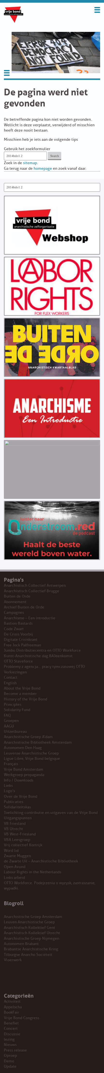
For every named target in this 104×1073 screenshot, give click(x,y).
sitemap (30, 163)
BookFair (11, 1012)
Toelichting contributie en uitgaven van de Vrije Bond (51, 812)
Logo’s (9, 791)
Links (8, 785)
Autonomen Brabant (21, 943)
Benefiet (11, 1023)
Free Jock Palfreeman (22, 645)
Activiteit (12, 1001)
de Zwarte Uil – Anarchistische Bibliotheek (41, 861)
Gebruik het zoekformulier (27, 149)
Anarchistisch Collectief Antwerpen (35, 585)
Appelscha (13, 1007)
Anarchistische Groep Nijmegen (31, 938)
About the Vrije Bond (22, 688)
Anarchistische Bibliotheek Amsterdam (38, 742)
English (10, 683)
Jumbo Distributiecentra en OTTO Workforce (42, 650)
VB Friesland (15, 823)
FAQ (7, 715)
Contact (10, 677)
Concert (11, 1028)
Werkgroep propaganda (24, 774)
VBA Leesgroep (17, 839)
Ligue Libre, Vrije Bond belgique (32, 758)
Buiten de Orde (17, 596)
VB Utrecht (13, 828)
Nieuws (10, 1044)
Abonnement (15, 602)
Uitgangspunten (18, 818)
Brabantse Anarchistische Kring (31, 949)
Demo (9, 1061)
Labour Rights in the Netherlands (32, 872)
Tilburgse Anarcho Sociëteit (28, 954)
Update (10, 1066)
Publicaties (13, 801)
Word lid (11, 850)
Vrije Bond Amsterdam (23, 769)
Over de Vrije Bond (20, 796)
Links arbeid (14, 877)
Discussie (12, 1034)
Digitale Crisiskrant (20, 639)
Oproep (10, 1055)
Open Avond (14, 866)
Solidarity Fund (17, 709)
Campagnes (14, 612)
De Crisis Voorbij (18, 634)
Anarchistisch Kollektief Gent (29, 927)
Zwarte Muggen (17, 856)
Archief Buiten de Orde (24, 607)
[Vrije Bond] (13, 21)
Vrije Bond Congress (21, 1018)
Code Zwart (14, 629)
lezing (9, 1039)
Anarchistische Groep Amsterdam (33, 916)
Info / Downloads (18, 780)
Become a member (20, 693)
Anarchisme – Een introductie (29, 618)
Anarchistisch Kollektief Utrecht (32, 933)
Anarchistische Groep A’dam (28, 736)
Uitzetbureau (15, 731)
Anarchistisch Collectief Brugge (31, 591)
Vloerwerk (13, 960)
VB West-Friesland (20, 834)
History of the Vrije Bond (25, 699)
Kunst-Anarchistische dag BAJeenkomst (38, 656)
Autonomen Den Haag (23, 747)
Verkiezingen (15, 672)
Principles (12, 704)
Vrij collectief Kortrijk (23, 845)
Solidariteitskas (17, 807)
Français (11, 764)
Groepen (11, 720)
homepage (43, 168)
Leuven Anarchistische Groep (29, 922)
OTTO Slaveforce (18, 661)
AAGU (9, 726)
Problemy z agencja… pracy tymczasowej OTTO (44, 666)
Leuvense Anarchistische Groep (31, 753)
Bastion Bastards (18, 623)
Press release (15, 1050)
